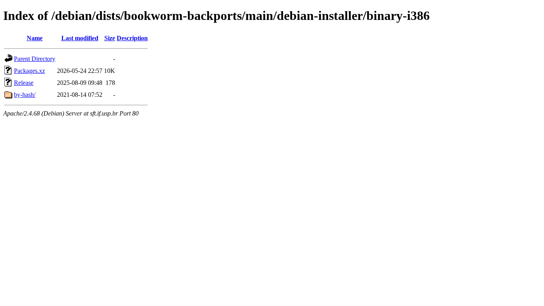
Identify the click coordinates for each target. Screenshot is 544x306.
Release (23, 82)
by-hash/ (24, 94)
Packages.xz (29, 70)
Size (109, 38)
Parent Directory (34, 58)
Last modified (79, 38)
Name (35, 38)
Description (132, 38)
